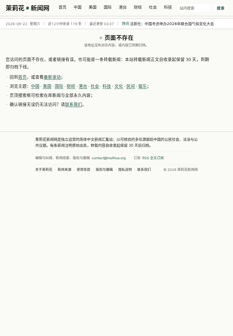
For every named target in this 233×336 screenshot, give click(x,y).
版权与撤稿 (104, 169)
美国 (93, 7)
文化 (119, 86)
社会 (153, 7)
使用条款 (83, 169)
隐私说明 (125, 169)
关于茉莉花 (43, 169)
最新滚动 (52, 77)
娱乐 (142, 86)
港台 (123, 7)
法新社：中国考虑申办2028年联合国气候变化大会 (172, 23)
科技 (168, 7)
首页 (62, 7)
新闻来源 (64, 169)
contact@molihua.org (109, 158)
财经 (138, 7)
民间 (130, 86)
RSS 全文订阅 (153, 158)
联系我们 (73, 104)
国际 (108, 7)
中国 (78, 7)
